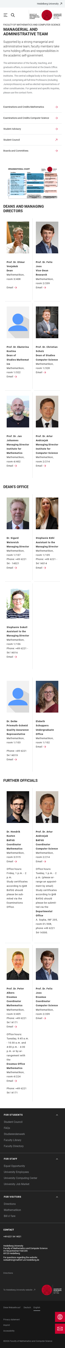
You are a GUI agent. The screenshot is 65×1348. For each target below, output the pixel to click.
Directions (10, 1204)
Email (10, 287)
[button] (31, 1115)
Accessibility (8, 1331)
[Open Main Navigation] (7, 15)
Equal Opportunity (14, 1166)
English (37, 1307)
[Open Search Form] (14, 15)
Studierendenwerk (14, 1134)
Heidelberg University (48, 3)
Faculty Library (12, 1140)
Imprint (6, 1325)
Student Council (13, 1122)
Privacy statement (11, 1319)
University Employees (16, 1172)
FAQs (7, 1128)
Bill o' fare (9, 1216)
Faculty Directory (14, 1146)
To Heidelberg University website (17, 1290)
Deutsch (27, 1307)
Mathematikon (12, 1210)
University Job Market (16, 1184)
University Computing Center (20, 1178)
